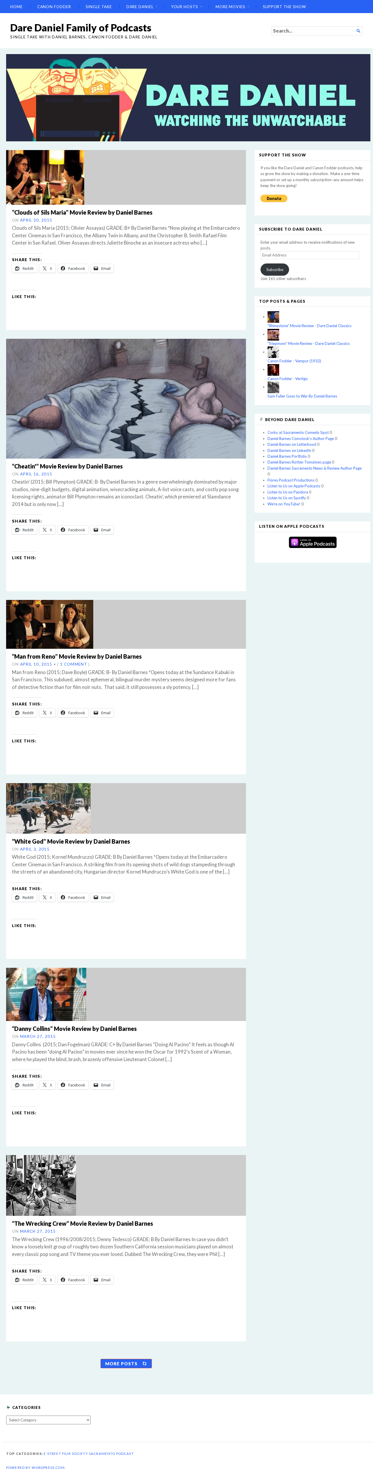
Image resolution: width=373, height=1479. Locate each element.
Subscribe (274, 269)
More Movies (230, 6)
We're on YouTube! (284, 504)
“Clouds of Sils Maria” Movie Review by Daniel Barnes (82, 212)
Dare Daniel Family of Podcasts (80, 27)
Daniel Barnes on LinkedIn (289, 450)
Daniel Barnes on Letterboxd (292, 444)
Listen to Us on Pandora (288, 492)
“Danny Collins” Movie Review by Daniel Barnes (74, 1028)
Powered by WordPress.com (35, 1467)
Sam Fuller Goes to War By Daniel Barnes (302, 396)
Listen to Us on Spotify (287, 498)
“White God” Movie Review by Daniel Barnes (71, 841)
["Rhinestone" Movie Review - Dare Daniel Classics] (273, 316)
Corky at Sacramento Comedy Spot (298, 432)
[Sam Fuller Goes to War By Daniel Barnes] (273, 386)
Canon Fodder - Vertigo (288, 378)
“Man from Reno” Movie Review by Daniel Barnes (77, 656)
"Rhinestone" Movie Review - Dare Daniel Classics (309, 325)
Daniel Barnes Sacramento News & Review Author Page (315, 468)
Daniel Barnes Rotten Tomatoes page (299, 462)
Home (16, 6)
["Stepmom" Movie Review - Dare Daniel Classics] (273, 334)
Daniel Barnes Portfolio (287, 456)
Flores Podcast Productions (291, 480)
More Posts (121, 1363)
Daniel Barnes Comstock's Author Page (301, 438)
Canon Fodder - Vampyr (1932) (294, 361)
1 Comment (73, 664)
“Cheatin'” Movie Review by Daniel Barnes (67, 466)
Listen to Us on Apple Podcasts (294, 486)
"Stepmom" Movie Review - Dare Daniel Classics (309, 343)
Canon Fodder (54, 6)
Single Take (99, 6)
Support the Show (284, 6)
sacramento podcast (111, 1453)
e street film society (66, 1453)
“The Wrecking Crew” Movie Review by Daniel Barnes (82, 1223)
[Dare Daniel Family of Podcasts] (188, 97)
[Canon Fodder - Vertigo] (273, 369)
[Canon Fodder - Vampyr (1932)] (273, 352)
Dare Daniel (140, 6)
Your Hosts (184, 6)
